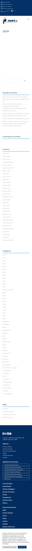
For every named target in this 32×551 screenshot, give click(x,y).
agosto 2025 (7, 171)
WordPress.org (8, 417)
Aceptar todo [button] (22, 547)
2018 (4, 269)
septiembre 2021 (8, 229)
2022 (4, 284)
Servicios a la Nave (7, 446)
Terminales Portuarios (10, 368)
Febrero (5, 333)
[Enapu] (10, 20)
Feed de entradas (8, 412)
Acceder (5, 409)
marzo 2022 (7, 211)
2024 (4, 298)
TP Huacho (6, 373)
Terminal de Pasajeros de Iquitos (13, 469)
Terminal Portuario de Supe (12, 472)
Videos (4, 518)
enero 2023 (6, 194)
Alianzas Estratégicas (9, 489)
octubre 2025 (7, 165)
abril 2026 (6, 153)
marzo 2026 (7, 156)
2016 (4, 264)
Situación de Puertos (9, 492)
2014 (4, 258)
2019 (4, 272)
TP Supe (5, 391)
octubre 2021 (7, 226)
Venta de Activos (7, 500)
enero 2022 (6, 217)
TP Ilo (4, 376)
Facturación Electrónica (9, 507)
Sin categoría (7, 365)
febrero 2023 (7, 191)
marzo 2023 (7, 188)
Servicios (5, 359)
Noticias (5, 350)
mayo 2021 (6, 234)
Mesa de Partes (6, 2)
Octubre (5, 356)
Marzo (5, 339)
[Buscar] (25, 81)
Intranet (5, 521)
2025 (4, 304)
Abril (4, 316)
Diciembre (6, 321)
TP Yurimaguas (7, 394)
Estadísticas (6, 330)
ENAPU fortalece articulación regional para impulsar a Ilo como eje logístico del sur (16, 99)
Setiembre (6, 362)
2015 (4, 261)
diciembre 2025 (8, 162)
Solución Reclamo (8, 513)
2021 (4, 278)
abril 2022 (6, 208)
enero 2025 (6, 177)
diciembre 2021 (8, 220)
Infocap (5, 494)
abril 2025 (6, 174)
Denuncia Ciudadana (7, 6)
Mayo (4, 345)
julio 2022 (6, 203)
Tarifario (5, 453)
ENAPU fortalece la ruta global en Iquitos (16, 118)
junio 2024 (6, 179)
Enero (4, 327)
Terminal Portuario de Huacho (13, 474)
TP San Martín (7, 388)
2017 (4, 267)
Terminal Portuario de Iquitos (12, 467)
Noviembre (6, 353)
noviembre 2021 (8, 223)
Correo (5, 515)
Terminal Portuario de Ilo (11, 465)
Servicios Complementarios (9, 451)
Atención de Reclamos (7, 4)
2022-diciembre (8, 290)
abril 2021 (6, 237)
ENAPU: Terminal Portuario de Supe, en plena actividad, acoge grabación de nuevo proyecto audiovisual (16, 123)
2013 (4, 255)
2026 (4, 310)
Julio (4, 336)
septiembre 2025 (8, 168)
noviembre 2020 (8, 240)
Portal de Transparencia (8, 8)
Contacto (5, 11)
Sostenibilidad (7, 486)
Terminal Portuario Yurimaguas (13, 476)
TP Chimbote (7, 371)
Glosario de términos (9, 527)
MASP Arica (6, 342)
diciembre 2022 (8, 197)
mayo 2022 (6, 205)
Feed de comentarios (10, 414)
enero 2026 (6, 159)
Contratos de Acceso (8, 455)
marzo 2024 (7, 182)
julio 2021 (6, 231)
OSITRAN (5, 457)
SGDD (4, 510)
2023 (4, 293)
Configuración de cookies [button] (9, 547)
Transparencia (7, 497)
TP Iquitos (6, 379)
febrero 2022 (7, 214)
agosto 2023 (7, 185)
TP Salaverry (7, 385)
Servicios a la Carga (7, 449)
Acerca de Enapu (7, 483)
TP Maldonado (7, 382)
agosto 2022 (7, 200)
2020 (4, 275)
